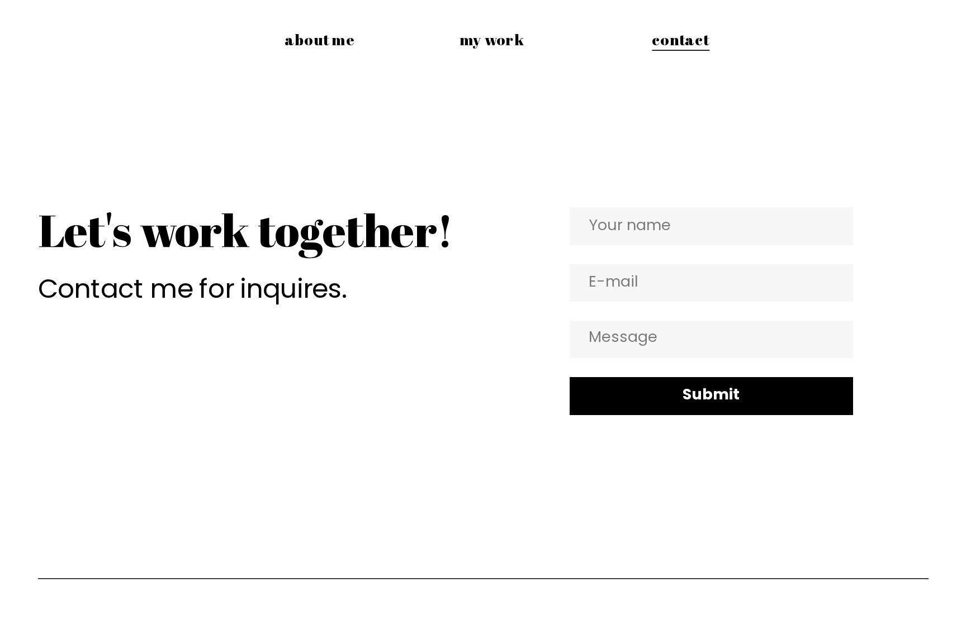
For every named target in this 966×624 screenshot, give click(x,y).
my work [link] (492, 39)
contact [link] (680, 39)
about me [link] (320, 39)
